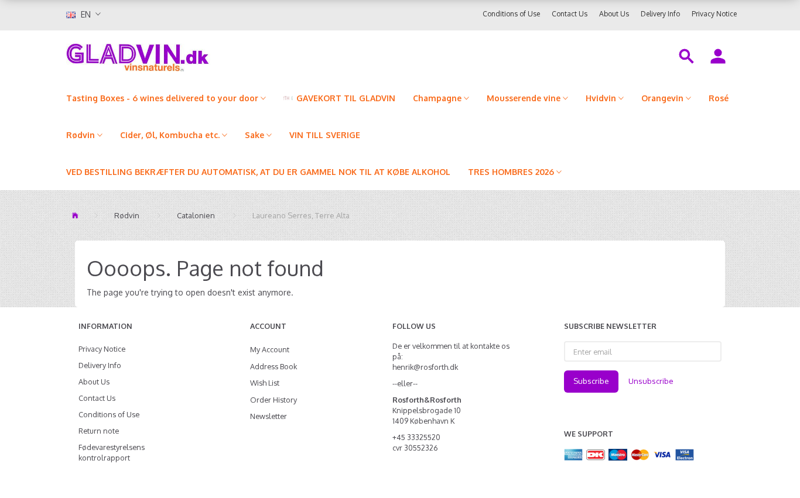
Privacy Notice (714, 13)
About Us (614, 13)
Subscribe (591, 381)
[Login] (718, 55)
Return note (98, 430)
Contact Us (569, 13)
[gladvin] (186, 55)
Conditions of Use (511, 13)
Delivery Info (660, 13)
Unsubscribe (650, 381)
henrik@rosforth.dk (425, 367)
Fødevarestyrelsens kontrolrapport (111, 452)
